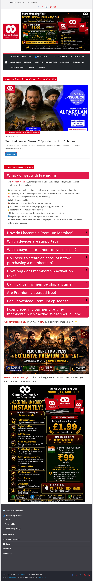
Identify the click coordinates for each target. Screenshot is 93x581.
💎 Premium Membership (20, 57)
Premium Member (19, 182)
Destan (31, 67)
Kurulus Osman (77, 57)
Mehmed (27, 62)
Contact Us (7, 553)
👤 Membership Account (12, 515)
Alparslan (65, 62)
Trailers (41, 67)
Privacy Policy (8, 534)
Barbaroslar (78, 62)
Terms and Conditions (11, 539)
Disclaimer (7, 544)
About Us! (7, 549)
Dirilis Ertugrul (17, 67)
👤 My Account (41, 57)
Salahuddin (15, 62)
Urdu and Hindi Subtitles (46, 62)
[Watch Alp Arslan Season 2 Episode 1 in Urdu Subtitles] (46, 108)
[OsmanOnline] (6, 62)
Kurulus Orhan (60, 57)
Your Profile (10, 524)
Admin (19, 137)
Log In (7, 519)
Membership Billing (12, 529)
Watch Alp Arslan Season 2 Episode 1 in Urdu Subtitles (40, 141)
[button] (49, 56)
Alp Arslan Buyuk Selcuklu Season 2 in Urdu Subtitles (22, 133)
